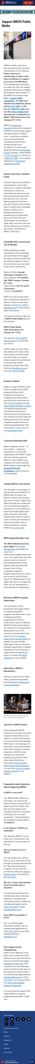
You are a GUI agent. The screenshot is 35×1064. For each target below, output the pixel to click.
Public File (7, 1048)
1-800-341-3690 (11, 158)
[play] (3, 1062)
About (5, 1032)
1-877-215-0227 (14, 403)
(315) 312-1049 (20, 305)
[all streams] (32, 1061)
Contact (6, 1044)
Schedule (6, 1036)
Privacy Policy (8, 1052)
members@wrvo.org (12, 909)
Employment (7, 1040)
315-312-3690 (12, 155)
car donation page (14, 430)
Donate (29, 3)
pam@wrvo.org (10, 308)
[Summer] (17, 12)
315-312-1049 (18, 371)
